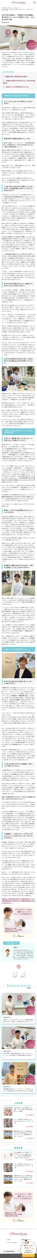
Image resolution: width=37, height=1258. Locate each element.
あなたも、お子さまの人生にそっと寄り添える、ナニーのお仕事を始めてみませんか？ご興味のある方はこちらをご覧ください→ (18, 901)
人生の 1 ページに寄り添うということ (16, 87)
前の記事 (14, 977)
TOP (8, 1239)
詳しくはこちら (28, 1256)
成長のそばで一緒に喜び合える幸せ (15, 76)
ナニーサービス (12, 1242)
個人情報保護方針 (9, 1251)
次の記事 (22, 977)
